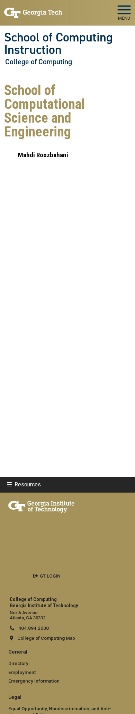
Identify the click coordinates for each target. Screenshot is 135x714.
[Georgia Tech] (41, 505)
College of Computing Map (46, 638)
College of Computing (38, 62)
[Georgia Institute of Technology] (33, 10)
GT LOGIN (50, 576)
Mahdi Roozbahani (43, 155)
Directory (18, 663)
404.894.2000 (33, 628)
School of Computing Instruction (58, 43)
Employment (22, 672)
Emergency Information (34, 681)
